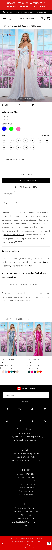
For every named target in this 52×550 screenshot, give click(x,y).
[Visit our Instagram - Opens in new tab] (19, 409)
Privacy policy (26, 518)
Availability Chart (14, 160)
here (35, 548)
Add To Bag (26, 174)
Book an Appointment (26, 508)
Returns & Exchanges (26, 511)
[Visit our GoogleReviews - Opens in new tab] (44, 421)
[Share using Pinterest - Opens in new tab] (32, 105)
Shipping (26, 515)
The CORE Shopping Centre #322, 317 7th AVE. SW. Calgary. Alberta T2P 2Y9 (26, 457)
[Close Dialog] (2, 543)
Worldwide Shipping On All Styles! (26, 6)
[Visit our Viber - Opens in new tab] (32, 421)
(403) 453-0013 (15, 242)
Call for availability (26, 187)
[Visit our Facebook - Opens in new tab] (7, 409)
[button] (48, 18)
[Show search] (10, 18)
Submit (26, 401)
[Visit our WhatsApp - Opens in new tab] (19, 421)
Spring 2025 (35, 26)
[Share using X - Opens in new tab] (20, 105)
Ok (49, 543)
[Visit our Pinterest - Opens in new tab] (44, 409)
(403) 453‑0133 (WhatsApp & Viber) (26, 436)
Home (6, 26)
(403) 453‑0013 (26, 433)
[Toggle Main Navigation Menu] (4, 18)
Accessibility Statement (26, 522)
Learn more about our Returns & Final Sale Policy (21, 284)
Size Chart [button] (45, 135)
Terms (26, 525)
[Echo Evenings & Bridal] (26, 18)
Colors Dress (19, 26)
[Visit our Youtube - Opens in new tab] (7, 421)
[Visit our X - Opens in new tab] (32, 409)
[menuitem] (26, 12)
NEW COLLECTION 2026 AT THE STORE (26, 3)
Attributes (8, 193)
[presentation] (13, 339)
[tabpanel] (26, 65)
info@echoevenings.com (14, 234)
